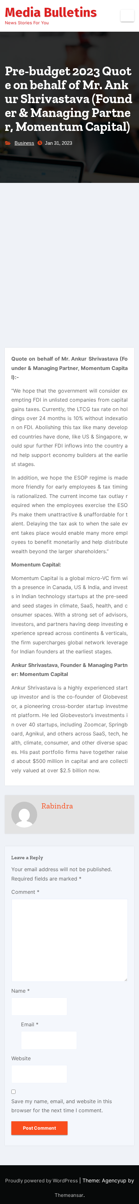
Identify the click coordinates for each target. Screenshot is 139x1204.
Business (24, 143)
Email (29, 1024)
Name (20, 990)
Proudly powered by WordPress (42, 1181)
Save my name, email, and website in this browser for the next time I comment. (61, 1106)
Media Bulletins (51, 12)
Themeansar (69, 1195)
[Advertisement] (69, 255)
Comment (25, 892)
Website (21, 1058)
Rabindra (57, 805)
